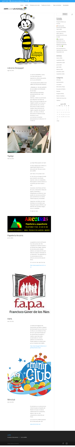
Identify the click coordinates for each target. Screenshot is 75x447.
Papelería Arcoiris (15, 235)
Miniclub (11, 399)
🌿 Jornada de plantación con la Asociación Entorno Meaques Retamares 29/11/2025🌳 (61, 42)
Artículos (58, 80)
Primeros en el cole (35, 5)
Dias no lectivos (57, 5)
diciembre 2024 (60, 71)
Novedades (66, 5)
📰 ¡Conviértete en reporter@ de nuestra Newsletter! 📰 (61, 50)
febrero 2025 (59, 69)
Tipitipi (10, 156)
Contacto (23, 9)
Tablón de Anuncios (61, 98)
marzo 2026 (59, 58)
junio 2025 (59, 65)
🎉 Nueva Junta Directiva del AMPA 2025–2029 (61, 27)
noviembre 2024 (60, 74)
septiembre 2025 (60, 62)
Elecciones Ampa (60, 86)
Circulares (58, 84)
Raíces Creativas (60, 96)
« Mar (57, 121)
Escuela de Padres (60, 89)
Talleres (58, 100)
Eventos (58, 91)
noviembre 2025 (60, 60)
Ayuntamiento (59, 82)
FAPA (9, 319)
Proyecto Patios (60, 93)
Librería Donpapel (15, 68)
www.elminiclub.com (35, 424)
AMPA (26, 5)
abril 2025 (58, 67)
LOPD (19, 437)
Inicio (22, 5)
